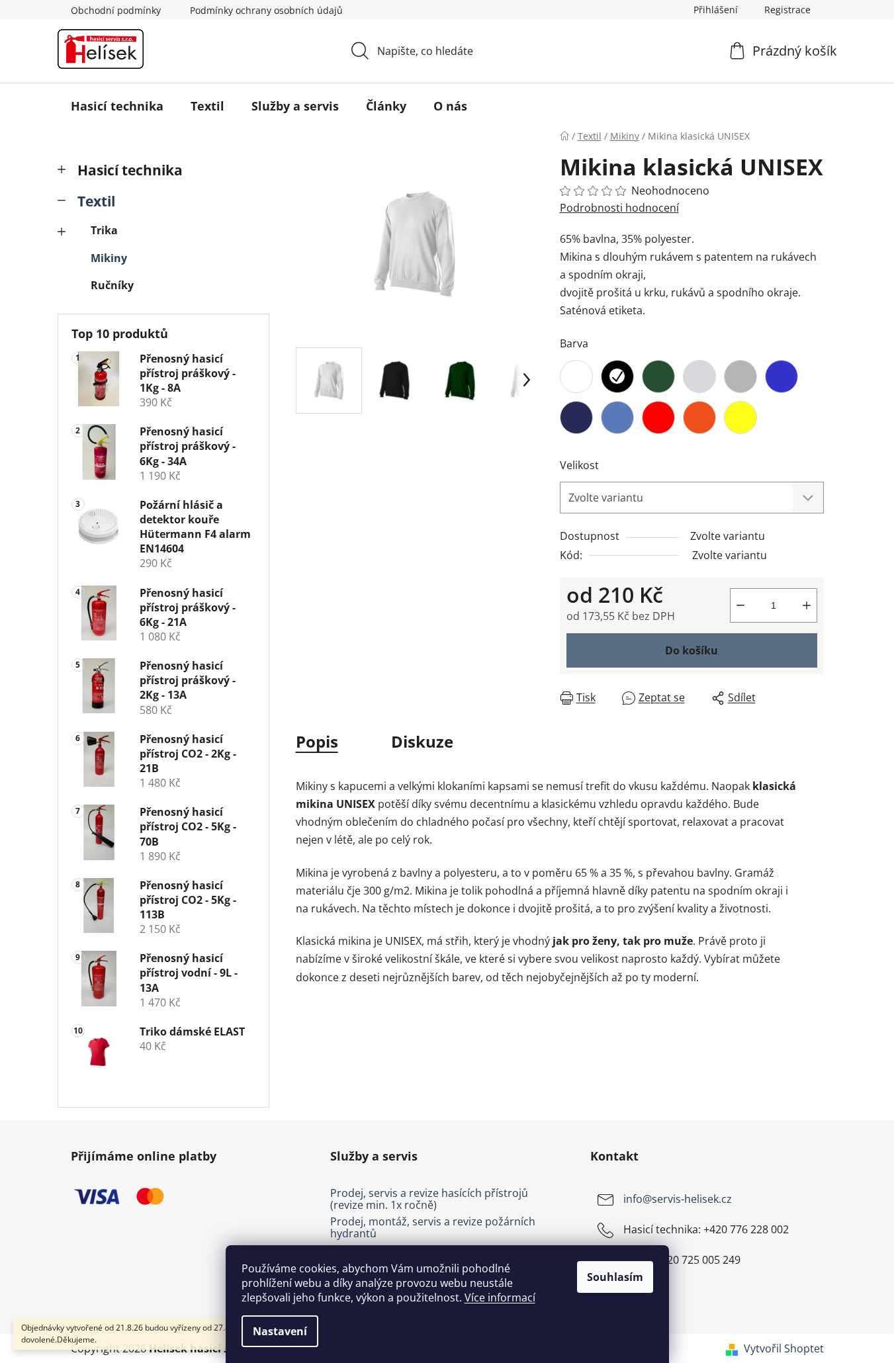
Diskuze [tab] (422, 741)
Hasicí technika (130, 170)
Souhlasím (615, 1277)
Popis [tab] (317, 741)
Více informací (500, 1297)
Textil (96, 201)
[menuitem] (117, 105)
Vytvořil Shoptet (784, 1348)
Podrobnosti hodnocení (619, 207)
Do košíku (691, 650)
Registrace (787, 9)
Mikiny (109, 258)
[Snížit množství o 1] (740, 605)
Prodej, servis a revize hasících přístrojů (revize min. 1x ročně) (429, 1199)
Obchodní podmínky (116, 10)
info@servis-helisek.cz (677, 1199)
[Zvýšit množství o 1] (807, 605)
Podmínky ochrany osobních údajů (266, 10)
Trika (104, 230)
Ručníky (112, 285)
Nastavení (280, 1331)
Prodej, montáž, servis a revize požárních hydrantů (432, 1227)
